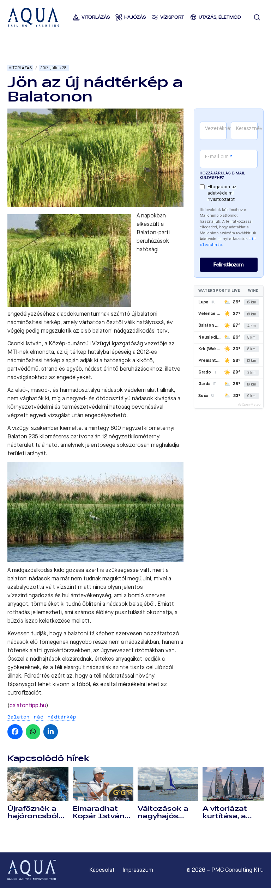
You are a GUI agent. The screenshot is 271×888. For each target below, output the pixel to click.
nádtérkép (62, 717)
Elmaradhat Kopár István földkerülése (99, 816)
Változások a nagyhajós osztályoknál (163, 816)
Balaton (18, 717)
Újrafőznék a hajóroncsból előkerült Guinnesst (33, 819)
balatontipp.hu (28, 705)
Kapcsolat (102, 870)
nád (38, 717)
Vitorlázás (20, 67)
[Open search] (257, 17)
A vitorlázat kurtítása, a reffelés (225, 816)
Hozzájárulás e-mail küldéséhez (222, 175)
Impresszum (137, 870)
